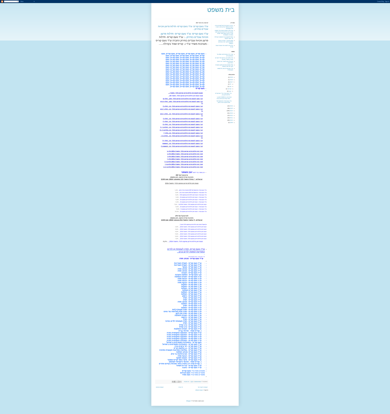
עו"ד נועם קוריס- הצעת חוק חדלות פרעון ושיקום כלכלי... (193, 195)
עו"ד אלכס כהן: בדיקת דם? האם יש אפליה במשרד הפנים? (224, 58)
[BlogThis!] (179, 382)
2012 (231, 115)
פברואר (229, 89)
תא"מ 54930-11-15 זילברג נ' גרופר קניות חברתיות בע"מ (224, 97)
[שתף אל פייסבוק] (175, 382)
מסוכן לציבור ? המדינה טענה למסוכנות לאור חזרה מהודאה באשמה (225, 42)
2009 (231, 122)
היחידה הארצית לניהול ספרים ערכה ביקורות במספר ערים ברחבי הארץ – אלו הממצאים (224, 27)
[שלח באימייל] (180, 382)
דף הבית (181, 387)
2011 (231, 118)
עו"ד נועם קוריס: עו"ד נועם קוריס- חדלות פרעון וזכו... (223, 94)
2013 (231, 113)
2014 (231, 110)
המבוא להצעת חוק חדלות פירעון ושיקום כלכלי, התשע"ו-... (185, 93)
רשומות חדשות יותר (203, 387)
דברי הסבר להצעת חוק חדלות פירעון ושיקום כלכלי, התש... (185, 98)
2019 (231, 77)
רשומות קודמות (160, 387)
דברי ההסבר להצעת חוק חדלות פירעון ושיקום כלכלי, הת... (185, 106)
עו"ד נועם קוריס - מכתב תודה (191, 258)
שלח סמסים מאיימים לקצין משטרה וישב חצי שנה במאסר (224, 65)
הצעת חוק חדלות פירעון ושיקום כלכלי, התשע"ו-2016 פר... (192, 204)
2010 (231, 120)
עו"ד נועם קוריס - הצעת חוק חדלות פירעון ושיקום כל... (193, 209)
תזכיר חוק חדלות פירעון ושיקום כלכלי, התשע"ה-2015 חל (186, 156)
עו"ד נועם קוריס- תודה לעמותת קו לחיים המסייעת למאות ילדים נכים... (186, 250)
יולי (230, 84)
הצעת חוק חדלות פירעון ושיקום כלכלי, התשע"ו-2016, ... (193, 227)
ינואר (230, 91)
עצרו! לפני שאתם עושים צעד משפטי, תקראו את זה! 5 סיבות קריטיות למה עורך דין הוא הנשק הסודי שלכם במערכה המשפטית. (223, 33)
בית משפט (221, 9)
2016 (231, 106)
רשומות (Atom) (199, 390)
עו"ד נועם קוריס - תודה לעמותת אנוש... (196, 256)
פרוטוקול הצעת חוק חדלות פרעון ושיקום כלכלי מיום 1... (193, 224)
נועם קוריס (200, 88)
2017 (231, 82)
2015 (231, 108)
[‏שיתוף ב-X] (177, 382)
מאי (230, 86)
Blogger (188, 401)
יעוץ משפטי (186, 172)
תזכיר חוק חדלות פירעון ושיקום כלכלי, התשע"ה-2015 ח (186, 151)
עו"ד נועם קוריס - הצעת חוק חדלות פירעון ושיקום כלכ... (193, 197)
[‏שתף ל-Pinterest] (173, 382)
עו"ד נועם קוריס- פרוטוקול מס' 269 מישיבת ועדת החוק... (192, 190)
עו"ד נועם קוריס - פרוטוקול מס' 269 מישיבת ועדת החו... (193, 192)
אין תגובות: (186, 381)
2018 (231, 79)
